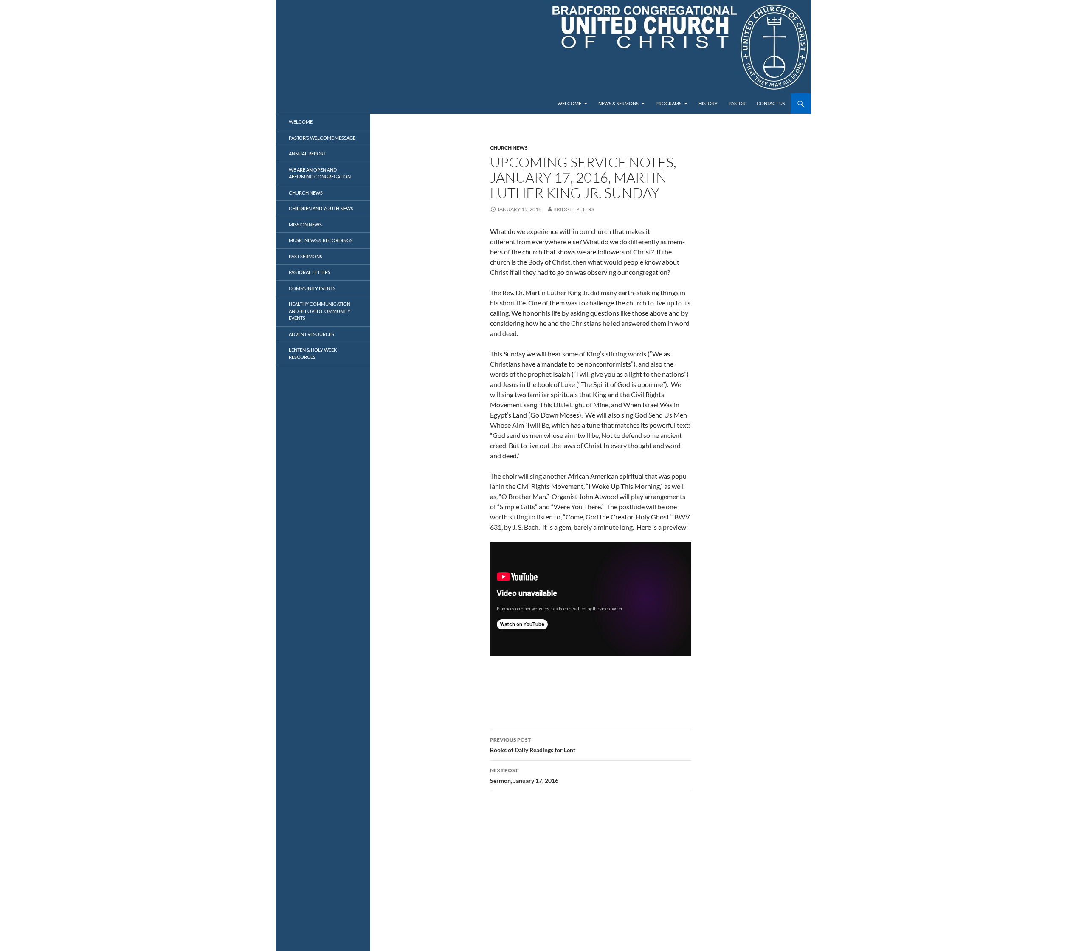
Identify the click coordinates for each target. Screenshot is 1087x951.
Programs (668, 103)
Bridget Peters (573, 209)
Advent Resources (311, 334)
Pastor (737, 103)
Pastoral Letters (309, 272)
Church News (509, 147)
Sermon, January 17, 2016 (524, 775)
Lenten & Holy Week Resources (313, 353)
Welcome (569, 103)
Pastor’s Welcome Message (322, 138)
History (708, 103)
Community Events (312, 288)
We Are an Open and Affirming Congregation (320, 173)
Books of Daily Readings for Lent (532, 745)
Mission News (305, 224)
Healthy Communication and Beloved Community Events (319, 311)
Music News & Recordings (320, 240)
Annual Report (307, 153)
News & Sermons (618, 103)
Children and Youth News (321, 208)
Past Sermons (305, 256)
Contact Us (771, 103)
